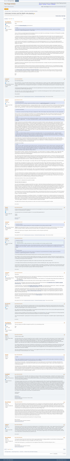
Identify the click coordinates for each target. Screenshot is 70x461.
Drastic (6, 354)
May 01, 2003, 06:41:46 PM (18, 374)
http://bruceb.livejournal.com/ (19, 421)
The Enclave (16, 218)
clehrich (7, 99)
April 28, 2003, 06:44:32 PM (18, 272)
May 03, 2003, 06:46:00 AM (18, 424)
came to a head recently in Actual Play (34, 290)
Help (57, 459)
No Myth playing (39, 294)
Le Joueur (7, 79)
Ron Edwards (8, 21)
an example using (35, 285)
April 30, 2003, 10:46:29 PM (18, 334)
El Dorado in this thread (19, 280)
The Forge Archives (9, 4)
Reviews (53, 4)
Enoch (6, 207)
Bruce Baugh (8, 402)
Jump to (51, 453)
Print (64, 18)
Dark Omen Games (18, 396)
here (44, 312)
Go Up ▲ (65, 459)
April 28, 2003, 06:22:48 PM (18, 207)
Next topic (63, 15)
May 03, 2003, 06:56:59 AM (18, 437)
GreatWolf (7, 374)
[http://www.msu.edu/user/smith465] (5, 212)
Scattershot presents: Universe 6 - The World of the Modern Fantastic (34, 96)
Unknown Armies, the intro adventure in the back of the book (27, 69)
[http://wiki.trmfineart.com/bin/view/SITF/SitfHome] (5, 103)
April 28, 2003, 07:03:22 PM (18, 303)
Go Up (5, 449)
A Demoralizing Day (23, 25)
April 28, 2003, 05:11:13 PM (18, 21)
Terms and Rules (61, 459)
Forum (48, 4)
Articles (44, 4)
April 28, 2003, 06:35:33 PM (18, 238)
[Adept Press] (5, 28)
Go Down (6, 18)
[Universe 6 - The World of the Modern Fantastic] (5, 82)
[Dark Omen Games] (5, 379)
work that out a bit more (34, 286)
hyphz (6, 334)
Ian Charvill (7, 303)
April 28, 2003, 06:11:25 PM (18, 99)
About (40, 4)
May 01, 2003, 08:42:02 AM (18, 354)
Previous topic (58, 15)
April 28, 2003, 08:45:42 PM (18, 322)
